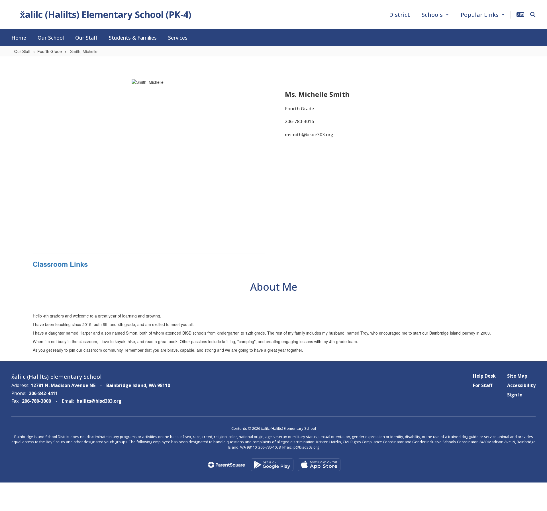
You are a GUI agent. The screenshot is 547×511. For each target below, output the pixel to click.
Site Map (517, 376)
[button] (435, 15)
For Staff (482, 385)
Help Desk (484, 376)
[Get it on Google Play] (272, 464)
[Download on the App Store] (319, 464)
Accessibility (521, 385)
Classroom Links (60, 264)
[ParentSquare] (226, 465)
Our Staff (22, 51)
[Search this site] (533, 14)
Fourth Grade (49, 51)
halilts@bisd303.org (99, 401)
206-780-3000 (36, 401)
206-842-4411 (43, 393)
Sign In (514, 395)
